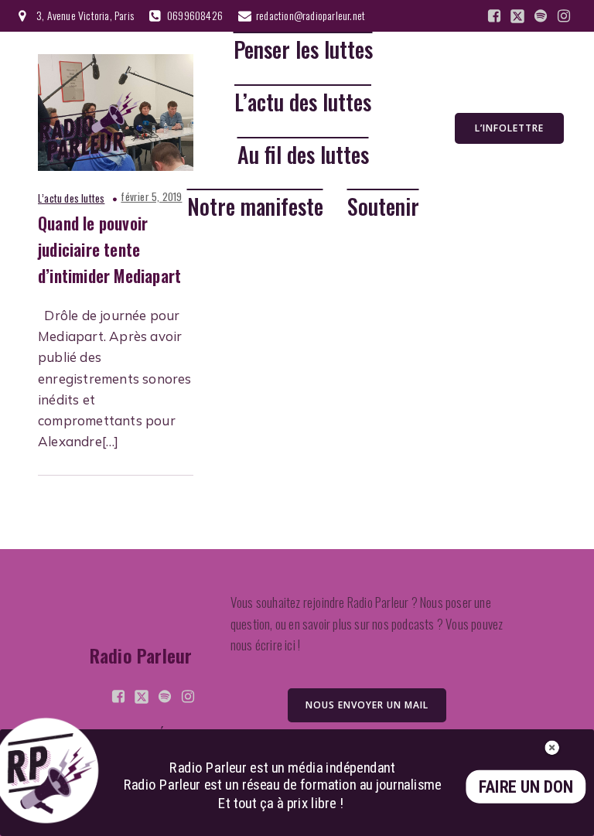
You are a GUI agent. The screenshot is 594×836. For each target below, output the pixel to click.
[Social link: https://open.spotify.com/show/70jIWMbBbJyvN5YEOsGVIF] (540, 16)
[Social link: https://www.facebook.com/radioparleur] (494, 16)
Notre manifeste (255, 207)
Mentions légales (145, 734)
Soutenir (383, 207)
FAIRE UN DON (526, 787)
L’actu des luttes (302, 102)
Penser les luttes (303, 50)
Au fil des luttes (303, 155)
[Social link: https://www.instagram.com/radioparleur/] (563, 16)
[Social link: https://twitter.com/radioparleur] (517, 16)
